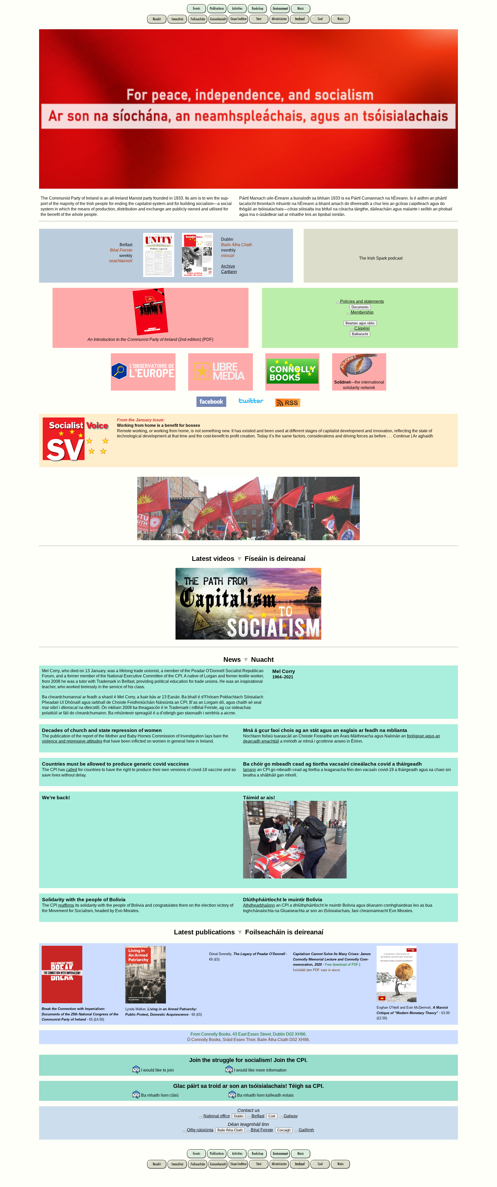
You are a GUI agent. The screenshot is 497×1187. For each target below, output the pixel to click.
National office (216, 1116)
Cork (271, 1116)
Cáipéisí (362, 328)
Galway (291, 1116)
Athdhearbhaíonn (259, 905)
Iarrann (249, 769)
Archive (228, 266)
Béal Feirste (262, 1130)
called (71, 769)
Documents (360, 307)
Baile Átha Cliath (230, 1130)
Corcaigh (283, 1130)
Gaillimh (306, 1130)
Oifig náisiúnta (200, 1130)
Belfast (258, 1116)
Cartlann (229, 271)
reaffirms (66, 905)
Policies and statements (362, 301)
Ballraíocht (360, 334)
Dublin (238, 1116)
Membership (362, 312)
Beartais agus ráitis (360, 323)
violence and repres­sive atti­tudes (72, 741)
